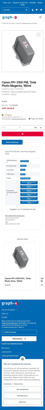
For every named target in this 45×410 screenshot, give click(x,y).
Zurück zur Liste (8, 23)
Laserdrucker (6, 352)
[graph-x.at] (9, 17)
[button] (33, 10)
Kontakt (32, 3)
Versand (15, 105)
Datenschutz (18, 384)
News (40, 3)
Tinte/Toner (24, 161)
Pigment (23, 165)
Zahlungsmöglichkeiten (10, 356)
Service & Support (8, 310)
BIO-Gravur (6, 348)
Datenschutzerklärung (10, 323)
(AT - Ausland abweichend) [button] (17, 119)
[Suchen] (26, 9)
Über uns (7, 3)
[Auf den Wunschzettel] (38, 34)
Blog (22, 5)
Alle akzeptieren (22, 389)
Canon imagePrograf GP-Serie (23, 92)
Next (38, 267)
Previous (7, 267)
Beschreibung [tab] (12, 142)
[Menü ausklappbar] (40, 16)
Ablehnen (22, 402)
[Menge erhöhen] (40, 127)
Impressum (7, 384)
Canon (23, 169)
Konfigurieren (22, 396)
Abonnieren (17, 339)
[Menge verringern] (4, 127)
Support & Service (20, 3)
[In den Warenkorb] (3, 29)
